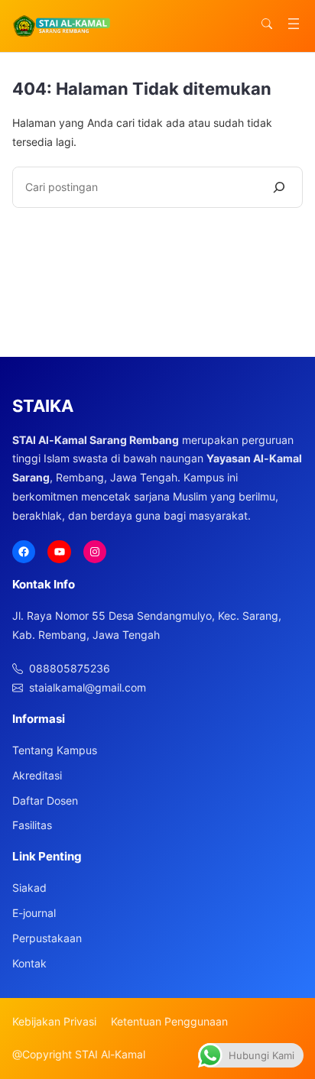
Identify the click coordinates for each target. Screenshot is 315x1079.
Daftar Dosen (45, 800)
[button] (266, 24)
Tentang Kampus (54, 750)
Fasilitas (32, 824)
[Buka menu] (293, 24)
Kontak (29, 963)
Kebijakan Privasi (54, 1021)
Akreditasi (37, 775)
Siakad (29, 887)
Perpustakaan (47, 938)
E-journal (34, 912)
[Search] (279, 187)
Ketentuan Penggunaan (169, 1021)
